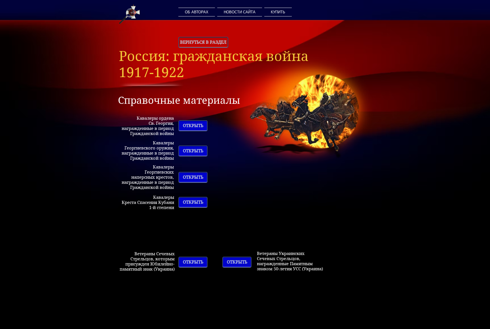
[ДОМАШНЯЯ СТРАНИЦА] (129, 14)
